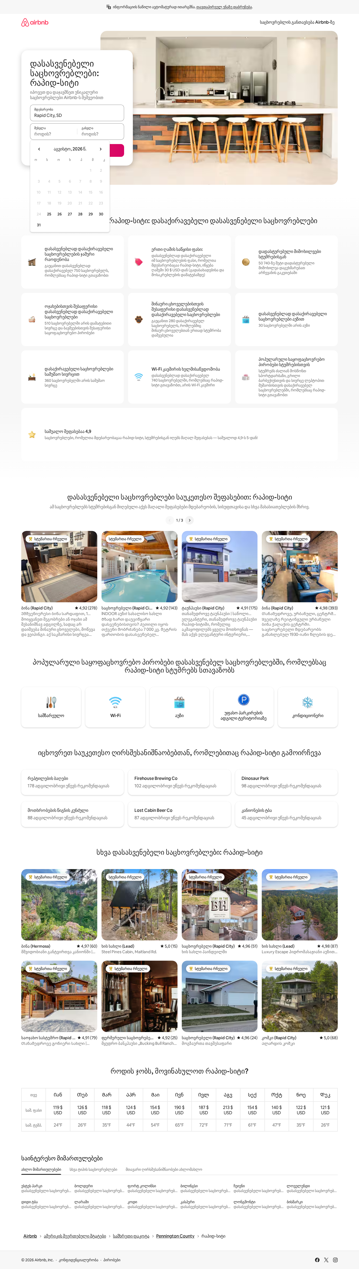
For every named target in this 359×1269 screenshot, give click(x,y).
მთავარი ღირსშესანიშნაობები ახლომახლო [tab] (164, 1169)
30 (101, 214)
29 (90, 214)
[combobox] (77, 115)
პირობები (111, 1260)
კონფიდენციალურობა (78, 1260)
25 (49, 214)
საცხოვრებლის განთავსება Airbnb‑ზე (297, 22)
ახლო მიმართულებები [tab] (41, 1169)
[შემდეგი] (189, 520)
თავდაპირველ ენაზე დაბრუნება (224, 7)
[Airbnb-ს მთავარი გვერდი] (34, 22)
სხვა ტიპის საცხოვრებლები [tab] (93, 1169)
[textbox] (53, 134)
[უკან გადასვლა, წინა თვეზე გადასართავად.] (39, 149)
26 (59, 214)
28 (80, 214)
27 (70, 214)
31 (39, 225)
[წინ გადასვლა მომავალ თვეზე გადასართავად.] (100, 149)
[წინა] (170, 520)
